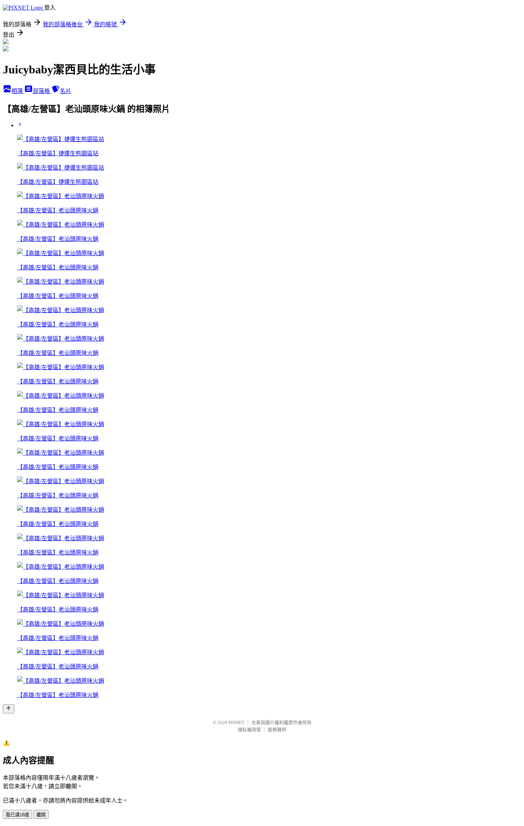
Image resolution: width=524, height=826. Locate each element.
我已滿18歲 (17, 814)
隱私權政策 (249, 729)
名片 (65, 91)
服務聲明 (277, 729)
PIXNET (236, 722)
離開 (41, 814)
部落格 (42, 91)
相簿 (17, 91)
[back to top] (8, 708)
